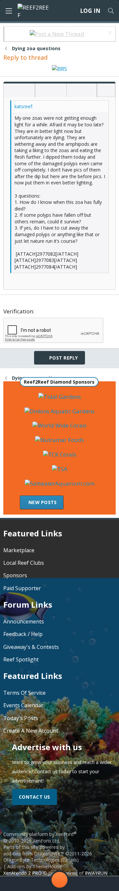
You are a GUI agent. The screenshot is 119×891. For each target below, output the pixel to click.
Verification (18, 311)
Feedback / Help (23, 634)
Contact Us (34, 797)
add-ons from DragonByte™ (33, 853)
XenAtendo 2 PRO (22, 873)
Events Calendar (23, 705)
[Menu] (8, 11)
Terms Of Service (24, 692)
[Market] (85, 883)
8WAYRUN (96, 873)
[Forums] (33, 883)
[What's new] (105, 883)
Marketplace (18, 550)
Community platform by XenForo (39, 837)
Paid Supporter (22, 588)
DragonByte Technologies (31, 860)
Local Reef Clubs (23, 562)
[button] (11, 90)
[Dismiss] (109, 33)
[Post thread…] (59, 881)
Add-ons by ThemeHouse (34, 866)
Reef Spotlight (21, 659)
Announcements (23, 621)
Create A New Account (30, 730)
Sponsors (15, 575)
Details (69, 860)
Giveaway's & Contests (31, 647)
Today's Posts (20, 718)
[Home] (13, 883)
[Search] (111, 11)
